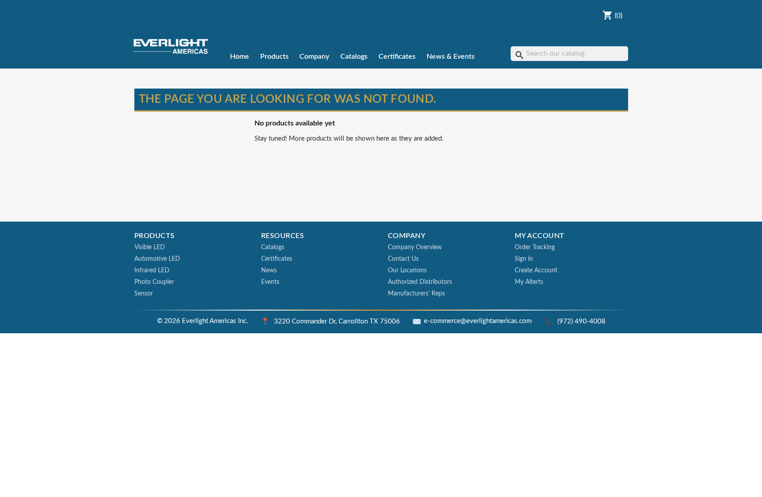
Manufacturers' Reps (416, 294)
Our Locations (407, 270)
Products (274, 56)
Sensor (143, 294)
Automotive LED (157, 259)
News (269, 270)
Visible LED (149, 247)
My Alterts (529, 282)
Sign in (524, 259)
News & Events (451, 56)
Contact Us (403, 259)
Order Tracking (535, 247)
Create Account (536, 270)
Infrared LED (151, 270)
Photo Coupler (154, 282)
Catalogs (353, 56)
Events (270, 282)
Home (239, 56)
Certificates (397, 56)
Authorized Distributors (420, 282)
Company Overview (415, 247)
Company (314, 56)
